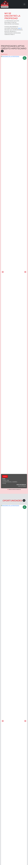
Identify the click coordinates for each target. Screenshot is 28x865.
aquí (19, 28)
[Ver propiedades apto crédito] (2, 51)
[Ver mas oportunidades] (24, 500)
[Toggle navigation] (24, 4)
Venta (5, 476)
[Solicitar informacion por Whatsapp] (24, 58)
